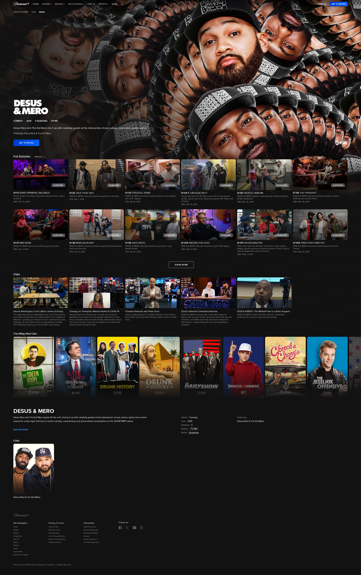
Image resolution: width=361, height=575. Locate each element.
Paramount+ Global (20, 555)
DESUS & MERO (20, 12)
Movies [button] (59, 4)
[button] (40, 301)
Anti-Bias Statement (91, 542)
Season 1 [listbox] (39, 157)
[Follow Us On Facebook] (120, 527)
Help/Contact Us (90, 527)
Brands (16, 545)
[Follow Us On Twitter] (127, 527)
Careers (87, 536)
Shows (15, 530)
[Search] (122, 4)
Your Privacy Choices (57, 536)
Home (36, 4)
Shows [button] (46, 4)
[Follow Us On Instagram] (141, 527)
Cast (34, 12)
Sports (15, 542)
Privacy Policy (54, 533)
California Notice (55, 542)
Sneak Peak (17, 552)
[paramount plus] (21, 4)
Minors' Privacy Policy (57, 539)
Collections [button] (75, 4)
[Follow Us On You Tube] (134, 527)
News (114, 4)
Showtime (194, 433)
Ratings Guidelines (91, 533)
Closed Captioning (91, 530)
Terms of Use (54, 527)
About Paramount (90, 539)
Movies (16, 533)
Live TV (91, 4)
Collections (17, 536)
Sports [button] (102, 4)
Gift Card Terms (54, 530)
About (42, 12)
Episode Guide (20, 429)
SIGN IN (322, 4)
